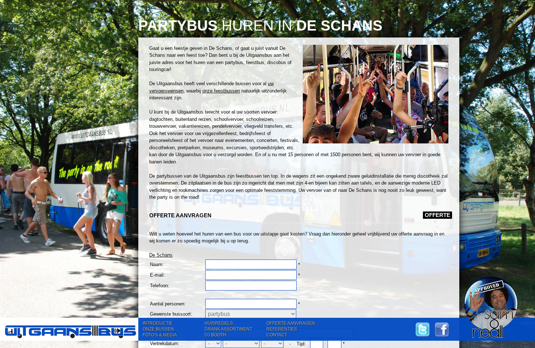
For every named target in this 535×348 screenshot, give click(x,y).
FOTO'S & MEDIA (160, 334)
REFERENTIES (281, 329)
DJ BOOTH (215, 334)
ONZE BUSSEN (158, 329)
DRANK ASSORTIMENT (228, 329)
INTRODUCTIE (158, 323)
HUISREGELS (219, 323)
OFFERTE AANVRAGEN (290, 323)
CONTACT (276, 334)
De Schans (161, 255)
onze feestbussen (221, 91)
